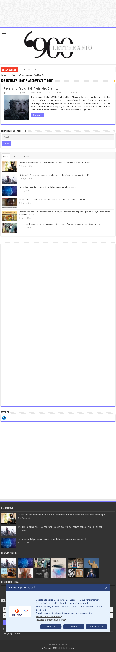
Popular (16, 156)
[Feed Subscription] (114, 81)
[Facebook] (57, 644)
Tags (38, 156)
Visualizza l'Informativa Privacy (51, 619)
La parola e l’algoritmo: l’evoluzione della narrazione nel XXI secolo (47, 187)
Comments (27, 156)
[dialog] (58, 608)
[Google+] (53, 644)
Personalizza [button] (96, 626)
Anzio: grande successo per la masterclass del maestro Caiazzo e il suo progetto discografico (59, 224)
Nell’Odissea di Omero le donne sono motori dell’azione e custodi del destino (52, 199)
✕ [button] (106, 587)
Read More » (37, 115)
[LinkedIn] (62, 644)
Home (3, 75)
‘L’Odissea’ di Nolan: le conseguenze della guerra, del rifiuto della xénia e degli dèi (54, 175)
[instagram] (65, 644)
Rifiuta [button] (74, 626)
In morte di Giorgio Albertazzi (31, 70)
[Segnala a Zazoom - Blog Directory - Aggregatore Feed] (4, 418)
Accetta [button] (51, 626)
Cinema (52, 93)
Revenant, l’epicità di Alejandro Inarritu (31, 88)
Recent (6, 156)
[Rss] (50, 644)
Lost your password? (12, 634)
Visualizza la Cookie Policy (49, 616)
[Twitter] (59, 644)
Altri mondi (43, 93)
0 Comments (64, 93)
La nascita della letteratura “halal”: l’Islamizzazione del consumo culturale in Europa (54, 163)
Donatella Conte (11, 93)
